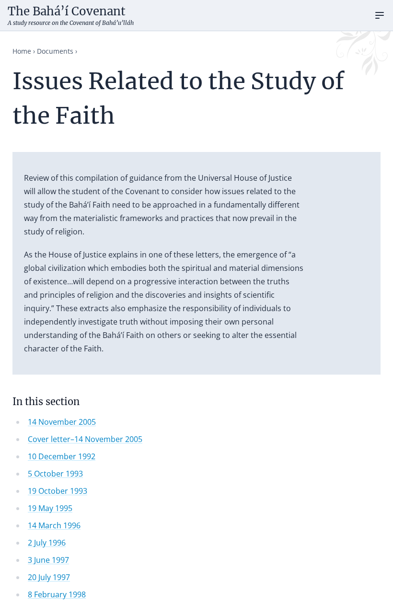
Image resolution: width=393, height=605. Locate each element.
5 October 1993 (55, 473)
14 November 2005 (62, 422)
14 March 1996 (54, 525)
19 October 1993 (57, 491)
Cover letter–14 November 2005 (85, 439)
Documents (55, 51)
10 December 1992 (61, 456)
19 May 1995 (50, 508)
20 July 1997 (49, 577)
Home (21, 51)
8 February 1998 (57, 594)
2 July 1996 (47, 542)
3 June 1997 (48, 560)
